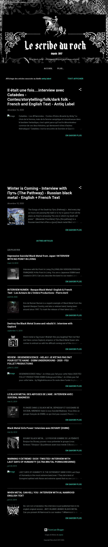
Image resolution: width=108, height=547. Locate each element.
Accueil (48, 68)
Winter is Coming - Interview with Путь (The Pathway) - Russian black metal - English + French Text (39, 193)
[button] (80, 90)
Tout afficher (75, 78)
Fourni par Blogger (55, 530)
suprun (61, 535)
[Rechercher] (104, 7)
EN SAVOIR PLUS (74, 135)
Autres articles (44, 241)
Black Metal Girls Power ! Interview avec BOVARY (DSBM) (38, 428)
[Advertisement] (97, 114)
